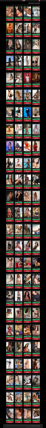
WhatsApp (36, 34)
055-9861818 (36, 36)
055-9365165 (27, 86)
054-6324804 (36, 121)
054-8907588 (18, 137)
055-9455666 (10, 36)
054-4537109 (18, 103)
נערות (23, 0)
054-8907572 (36, 321)
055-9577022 (18, 36)
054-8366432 (10, 137)
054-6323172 (10, 338)
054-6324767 (18, 120)
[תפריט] (39, 0)
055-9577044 (36, 204)
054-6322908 (10, 86)
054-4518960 (10, 372)
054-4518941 (36, 405)
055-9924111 (27, 36)
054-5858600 (27, 69)
